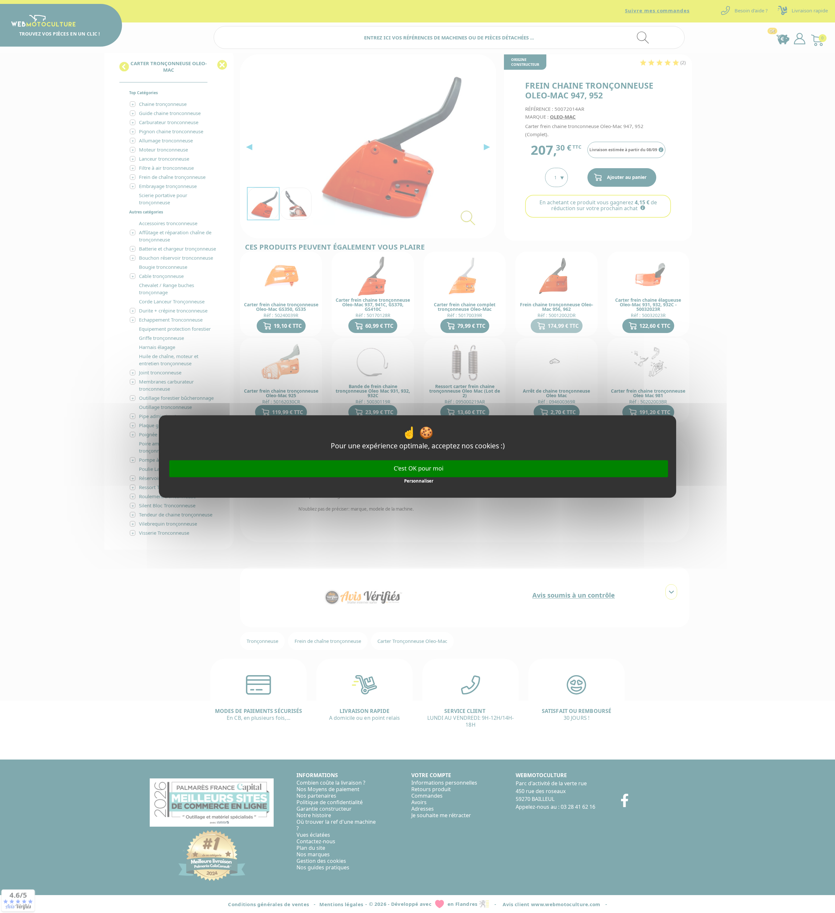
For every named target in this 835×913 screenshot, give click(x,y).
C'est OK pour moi (419, 468)
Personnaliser (418, 481)
